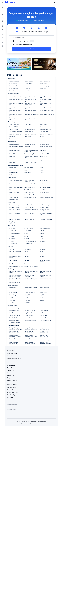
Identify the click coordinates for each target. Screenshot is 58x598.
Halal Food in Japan (29, 207)
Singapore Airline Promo (30, 197)
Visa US (26, 251)
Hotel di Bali (27, 88)
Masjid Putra (12, 162)
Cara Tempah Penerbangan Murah (15, 184)
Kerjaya (9, 373)
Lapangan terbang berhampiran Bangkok (45, 328)
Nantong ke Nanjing (44, 317)
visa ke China (12, 254)
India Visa (11, 263)
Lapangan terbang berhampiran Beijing (44, 339)
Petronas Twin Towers (29, 144)
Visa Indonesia (43, 249)
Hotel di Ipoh (12, 287)
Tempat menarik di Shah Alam (16, 131)
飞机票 (41, 238)
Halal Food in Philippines (15, 209)
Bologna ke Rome (44, 310)
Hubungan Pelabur (11, 387)
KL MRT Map (27, 124)
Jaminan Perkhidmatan (12, 356)
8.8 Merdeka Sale (13, 199)
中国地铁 (11, 241)
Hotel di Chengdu (13, 88)
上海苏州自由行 (28, 243)
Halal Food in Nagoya (29, 219)
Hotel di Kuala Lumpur (14, 81)
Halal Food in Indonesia (14, 219)
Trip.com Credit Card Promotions (29, 181)
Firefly (10, 170)
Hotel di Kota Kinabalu (45, 81)
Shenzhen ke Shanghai (14, 315)
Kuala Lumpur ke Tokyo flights (47, 114)
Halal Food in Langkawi (14, 213)
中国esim (26, 233)
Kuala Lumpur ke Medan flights (30, 107)
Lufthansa (11, 175)
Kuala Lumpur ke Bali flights (15, 96)
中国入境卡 (12, 228)
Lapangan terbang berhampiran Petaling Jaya (30, 336)
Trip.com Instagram (13, 197)
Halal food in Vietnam (14, 207)
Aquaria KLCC (27, 146)
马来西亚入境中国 (28, 228)
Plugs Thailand (27, 136)
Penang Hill (12, 154)
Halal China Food (28, 217)
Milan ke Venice (43, 313)
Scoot (25, 170)
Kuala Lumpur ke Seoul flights (46, 110)
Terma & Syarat (10, 375)
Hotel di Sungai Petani (29, 292)
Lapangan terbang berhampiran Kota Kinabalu (30, 328)
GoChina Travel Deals (29, 192)
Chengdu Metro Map (29, 126)
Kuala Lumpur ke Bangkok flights (30, 96)
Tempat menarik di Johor (45, 129)
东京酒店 (11, 302)
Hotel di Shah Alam (13, 290)
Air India (41, 170)
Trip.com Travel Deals (14, 194)
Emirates (42, 172)
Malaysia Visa (27, 254)
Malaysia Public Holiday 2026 (46, 197)
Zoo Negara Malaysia (29, 154)
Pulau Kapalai (43, 150)
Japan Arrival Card (44, 131)
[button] (2, 2)
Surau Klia (11, 217)
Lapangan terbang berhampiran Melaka (14, 332)
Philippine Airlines (13, 172)
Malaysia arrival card (29, 131)
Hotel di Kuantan (13, 292)
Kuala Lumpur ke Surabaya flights (15, 115)
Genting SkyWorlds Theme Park (46, 147)
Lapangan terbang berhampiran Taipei (28, 339)
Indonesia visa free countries (16, 266)
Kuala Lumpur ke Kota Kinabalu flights (29, 104)
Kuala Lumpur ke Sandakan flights (30, 111)
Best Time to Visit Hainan (30, 134)
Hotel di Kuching (28, 83)
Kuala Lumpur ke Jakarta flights (30, 100)
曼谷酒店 (26, 297)
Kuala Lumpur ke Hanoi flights (16, 99)
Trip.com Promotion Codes (15, 180)
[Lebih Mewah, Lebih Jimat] (44, 64)
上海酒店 (11, 297)
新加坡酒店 (27, 302)
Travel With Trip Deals (29, 190)
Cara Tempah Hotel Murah (30, 183)
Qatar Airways (27, 172)
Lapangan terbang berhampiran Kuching (14, 339)
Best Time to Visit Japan (15, 134)
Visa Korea (26, 260)
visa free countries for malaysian (45, 261)
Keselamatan (10, 397)
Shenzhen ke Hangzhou (15, 317)
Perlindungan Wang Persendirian (29, 276)
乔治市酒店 (27, 300)
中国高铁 (42, 236)
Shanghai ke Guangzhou (30, 310)
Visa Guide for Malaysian (15, 251)
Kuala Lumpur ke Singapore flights (30, 118)
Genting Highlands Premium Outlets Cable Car (31, 151)
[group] (22, 20)
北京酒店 (42, 300)
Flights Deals (12, 190)
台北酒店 (42, 295)
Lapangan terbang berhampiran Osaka (13, 343)
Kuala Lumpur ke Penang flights (15, 118)
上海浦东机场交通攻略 (14, 233)
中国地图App (43, 231)
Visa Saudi (42, 254)
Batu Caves (12, 156)
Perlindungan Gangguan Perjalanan (45, 279)
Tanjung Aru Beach (44, 156)
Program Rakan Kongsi (12, 392)
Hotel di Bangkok (44, 90)
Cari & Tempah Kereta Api (45, 187)
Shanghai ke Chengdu (14, 313)
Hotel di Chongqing (44, 86)
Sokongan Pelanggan (12, 353)
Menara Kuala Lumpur (14, 150)
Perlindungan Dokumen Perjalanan (45, 276)
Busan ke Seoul (43, 315)
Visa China (42, 136)
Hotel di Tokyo (43, 88)
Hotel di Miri (27, 290)
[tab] (17, 30)
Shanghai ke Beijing (14, 308)
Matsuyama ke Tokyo (14, 310)
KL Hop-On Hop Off (14, 144)
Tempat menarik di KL (29, 129)
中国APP (26, 238)
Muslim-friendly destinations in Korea (31, 210)
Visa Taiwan (27, 263)
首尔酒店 (42, 297)
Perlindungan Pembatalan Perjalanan (15, 279)
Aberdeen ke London (14, 320)
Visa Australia (12, 139)
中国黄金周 (12, 238)
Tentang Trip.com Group (12, 380)
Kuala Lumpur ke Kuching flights (45, 104)
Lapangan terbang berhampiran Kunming (29, 343)
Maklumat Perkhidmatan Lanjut (14, 358)
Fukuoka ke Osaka (44, 308)
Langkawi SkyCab (44, 160)
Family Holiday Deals (44, 190)
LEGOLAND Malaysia (44, 144)
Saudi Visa (26, 256)
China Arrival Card (28, 139)
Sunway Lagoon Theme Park (16, 146)
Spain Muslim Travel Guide (46, 219)
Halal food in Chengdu (14, 204)
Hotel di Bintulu (43, 292)
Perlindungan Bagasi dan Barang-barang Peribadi (15, 276)
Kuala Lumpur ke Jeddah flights (45, 100)
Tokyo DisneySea (13, 160)
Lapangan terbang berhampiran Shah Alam (45, 343)
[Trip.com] (10, 2)
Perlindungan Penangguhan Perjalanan (31, 272)
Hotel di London (13, 90)
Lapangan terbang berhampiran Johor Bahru (15, 336)
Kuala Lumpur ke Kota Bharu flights (16, 104)
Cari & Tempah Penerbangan (16, 187)
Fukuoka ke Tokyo (28, 308)
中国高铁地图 (12, 231)
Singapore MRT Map (14, 126)
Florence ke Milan (28, 315)
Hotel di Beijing (43, 83)
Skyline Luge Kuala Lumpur (30, 162)
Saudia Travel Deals (44, 192)
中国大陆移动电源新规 (45, 228)
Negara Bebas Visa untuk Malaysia (15, 257)
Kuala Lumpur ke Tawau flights (31, 114)
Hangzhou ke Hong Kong (30, 313)
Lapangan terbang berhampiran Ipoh (44, 332)
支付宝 (26, 236)
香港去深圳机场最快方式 (30, 241)
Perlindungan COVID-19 (14, 282)
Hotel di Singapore (28, 90)
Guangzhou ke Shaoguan (30, 320)
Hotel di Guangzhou (29, 86)
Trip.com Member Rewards (30, 194)
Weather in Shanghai (44, 126)
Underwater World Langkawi (31, 160)
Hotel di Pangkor (13, 295)
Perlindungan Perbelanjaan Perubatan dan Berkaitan (30, 279)
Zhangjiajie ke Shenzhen (45, 320)
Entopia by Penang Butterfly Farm (31, 157)
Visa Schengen (43, 263)
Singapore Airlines (28, 167)
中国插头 (11, 236)
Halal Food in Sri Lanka (29, 213)
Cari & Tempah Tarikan (29, 187)
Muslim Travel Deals (14, 192)
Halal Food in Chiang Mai (45, 217)
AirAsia (41, 167)
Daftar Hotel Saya (11, 395)
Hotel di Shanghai (13, 86)
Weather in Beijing (13, 129)
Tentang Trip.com (11, 368)
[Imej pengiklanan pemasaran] (19, 64)
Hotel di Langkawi (28, 81)
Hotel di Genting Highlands (30, 287)
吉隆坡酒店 (27, 295)
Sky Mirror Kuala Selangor (45, 154)
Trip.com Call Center (44, 180)
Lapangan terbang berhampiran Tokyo (44, 336)
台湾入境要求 (27, 231)
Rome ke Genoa (28, 317)
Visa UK (41, 251)
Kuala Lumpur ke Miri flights (46, 107)
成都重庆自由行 (43, 241)
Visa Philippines (13, 260)
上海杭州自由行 (13, 243)
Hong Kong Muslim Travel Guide (15, 222)
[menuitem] (2, 7)
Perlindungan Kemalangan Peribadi (15, 272)
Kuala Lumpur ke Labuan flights (15, 107)
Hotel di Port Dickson (44, 287)
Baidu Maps (12, 136)
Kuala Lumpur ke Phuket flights (15, 111)
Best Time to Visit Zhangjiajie (46, 134)
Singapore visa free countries (31, 266)
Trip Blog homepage (14, 124)
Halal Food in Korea (29, 204)
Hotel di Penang (13, 83)
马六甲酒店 (12, 300)
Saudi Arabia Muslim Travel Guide (46, 214)
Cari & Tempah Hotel (44, 183)
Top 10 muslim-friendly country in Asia (45, 210)
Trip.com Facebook (44, 194)
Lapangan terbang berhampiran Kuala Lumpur (15, 328)
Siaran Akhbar (10, 370)
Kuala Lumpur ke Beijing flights (45, 96)
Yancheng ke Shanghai (14, 322)
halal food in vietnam (44, 207)
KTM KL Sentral (43, 124)
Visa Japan (42, 256)
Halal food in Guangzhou (45, 204)
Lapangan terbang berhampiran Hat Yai (29, 332)
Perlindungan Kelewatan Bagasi (45, 272)
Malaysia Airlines (13, 167)
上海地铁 (42, 233)
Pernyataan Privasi (11, 378)
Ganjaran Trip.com (11, 390)
